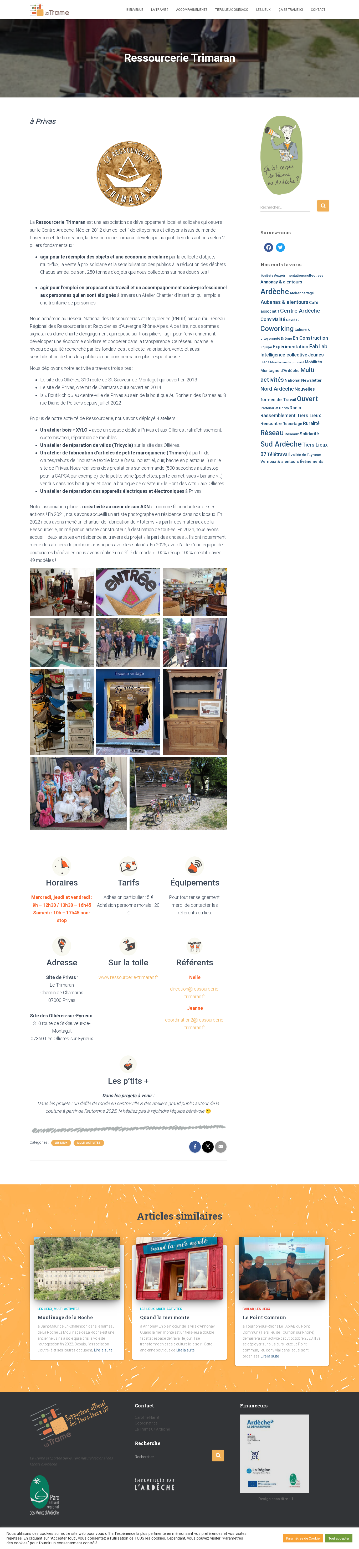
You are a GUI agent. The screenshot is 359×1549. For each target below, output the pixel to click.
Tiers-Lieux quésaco (231, 10)
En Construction (310, 338)
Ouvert (307, 399)
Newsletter (311, 380)
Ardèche (274, 291)
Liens (264, 362)
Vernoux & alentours (279, 461)
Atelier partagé (302, 293)
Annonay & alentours (281, 281)
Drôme (286, 338)
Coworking (277, 329)
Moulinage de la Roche (65, 1317)
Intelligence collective (283, 355)
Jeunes (316, 355)
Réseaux (292, 434)
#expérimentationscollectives (298, 275)
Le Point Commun (264, 1317)
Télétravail (278, 454)
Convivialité (272, 319)
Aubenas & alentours (284, 302)
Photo (284, 408)
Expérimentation (290, 346)
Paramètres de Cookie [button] (303, 1538)
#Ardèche (266, 275)
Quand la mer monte (164, 1317)
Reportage (292, 423)
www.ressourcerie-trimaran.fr (128, 977)
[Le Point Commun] (282, 1271)
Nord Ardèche (277, 389)
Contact (318, 10)
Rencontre (271, 423)
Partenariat (269, 408)
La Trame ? (159, 10)
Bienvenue (134, 10)
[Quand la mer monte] (179, 1271)
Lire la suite (103, 1350)
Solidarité (309, 433)
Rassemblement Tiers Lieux (290, 415)
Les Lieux (263, 10)
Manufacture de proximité (287, 362)
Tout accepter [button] (339, 1538)
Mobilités (313, 362)
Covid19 (293, 320)
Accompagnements (191, 10)
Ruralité (311, 423)
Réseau (272, 433)
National (292, 380)
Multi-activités (88, 1142)
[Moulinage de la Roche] (77, 1271)
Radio (295, 407)
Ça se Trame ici (291, 10)
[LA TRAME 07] (49, 9)
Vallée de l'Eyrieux (305, 455)
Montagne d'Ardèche (280, 370)
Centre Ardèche (300, 310)
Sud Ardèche (281, 444)
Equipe (266, 347)
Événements (311, 461)
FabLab (318, 346)
